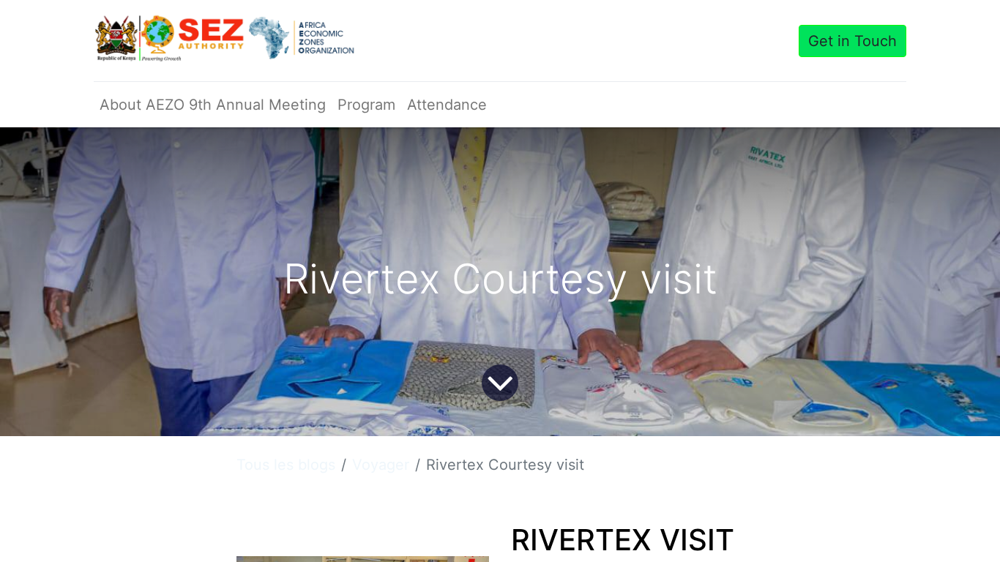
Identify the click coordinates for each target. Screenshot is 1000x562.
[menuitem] (213, 104)
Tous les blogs (285, 464)
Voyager (380, 464)
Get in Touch (852, 41)
